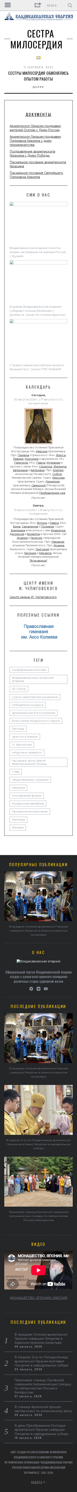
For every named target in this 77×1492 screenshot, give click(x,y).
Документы (38, 114)
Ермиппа (33, 534)
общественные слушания (30, 779)
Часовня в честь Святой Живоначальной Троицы (29, 762)
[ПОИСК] (70, 5)
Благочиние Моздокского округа (36, 720)
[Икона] (38, 444)
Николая (58, 477)
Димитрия (53, 481)
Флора (42, 522)
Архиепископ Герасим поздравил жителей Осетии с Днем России (35, 128)
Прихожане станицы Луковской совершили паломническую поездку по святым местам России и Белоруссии (38, 1216)
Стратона (45, 466)
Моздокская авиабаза (28, 803)
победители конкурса (27, 705)
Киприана (37, 470)
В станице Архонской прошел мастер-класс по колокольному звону (43, 1409)
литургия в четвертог (27, 752)
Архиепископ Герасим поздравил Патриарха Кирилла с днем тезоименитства (35, 141)
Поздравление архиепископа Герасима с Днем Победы (32, 153)
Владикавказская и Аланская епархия (33, 679)
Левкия (18, 458)
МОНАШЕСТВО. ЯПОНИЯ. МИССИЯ (38, 1298)
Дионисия (17, 534)
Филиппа (60, 466)
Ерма (17, 526)
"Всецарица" (38, 560)
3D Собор (19, 689)
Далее (38, 86)
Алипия (58, 470)
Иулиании (53, 462)
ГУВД (15, 771)
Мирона (41, 451)
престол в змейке (25, 736)
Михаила (45, 553)
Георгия (36, 537)
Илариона (58, 530)
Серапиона (30, 526)
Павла (40, 462)
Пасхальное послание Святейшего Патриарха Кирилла (36, 175)
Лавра (54, 522)
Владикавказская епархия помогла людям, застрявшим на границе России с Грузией (38, 252)
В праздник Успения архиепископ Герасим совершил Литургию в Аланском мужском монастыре (38, 930)
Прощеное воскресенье (30, 811)
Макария (58, 541)
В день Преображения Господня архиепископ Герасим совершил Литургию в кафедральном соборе (41, 1430)
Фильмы (18, 827)
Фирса (61, 455)
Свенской (38, 485)
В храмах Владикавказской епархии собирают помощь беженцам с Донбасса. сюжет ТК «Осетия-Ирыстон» (38, 310)
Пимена (23, 455)
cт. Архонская (22, 744)
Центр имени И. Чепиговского (33, 597)
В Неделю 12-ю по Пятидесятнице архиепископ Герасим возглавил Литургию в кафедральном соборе (38, 1144)
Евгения (30, 553)
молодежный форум (26, 795)
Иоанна (22, 537)
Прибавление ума (52, 492)
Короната (31, 458)
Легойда (18, 728)
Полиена (47, 526)
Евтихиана (20, 470)
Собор (57, 474)
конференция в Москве (29, 669)
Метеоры (18, 819)
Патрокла (21, 462)
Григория (42, 549)
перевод (18, 787)
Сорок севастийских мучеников (35, 697)
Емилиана (18, 530)
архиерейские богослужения (33, 713)
